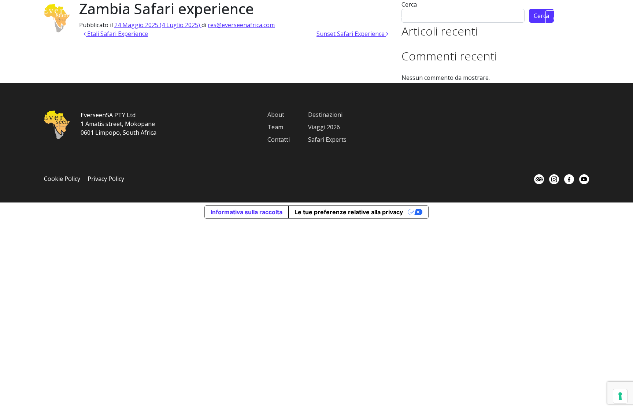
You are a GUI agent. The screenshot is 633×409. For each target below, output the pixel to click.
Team (404, 18)
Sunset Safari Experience (351, 34)
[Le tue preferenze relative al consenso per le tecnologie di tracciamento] (620, 396)
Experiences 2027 (320, 18)
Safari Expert (214, 18)
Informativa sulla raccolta (246, 212)
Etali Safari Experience (117, 34)
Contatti (278, 139)
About (178, 18)
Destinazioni (370, 18)
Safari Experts (327, 139)
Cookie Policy (62, 179)
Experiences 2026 (264, 18)
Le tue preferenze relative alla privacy (349, 212)
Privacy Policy (106, 179)
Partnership (437, 18)
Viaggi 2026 (324, 127)
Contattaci (567, 18)
